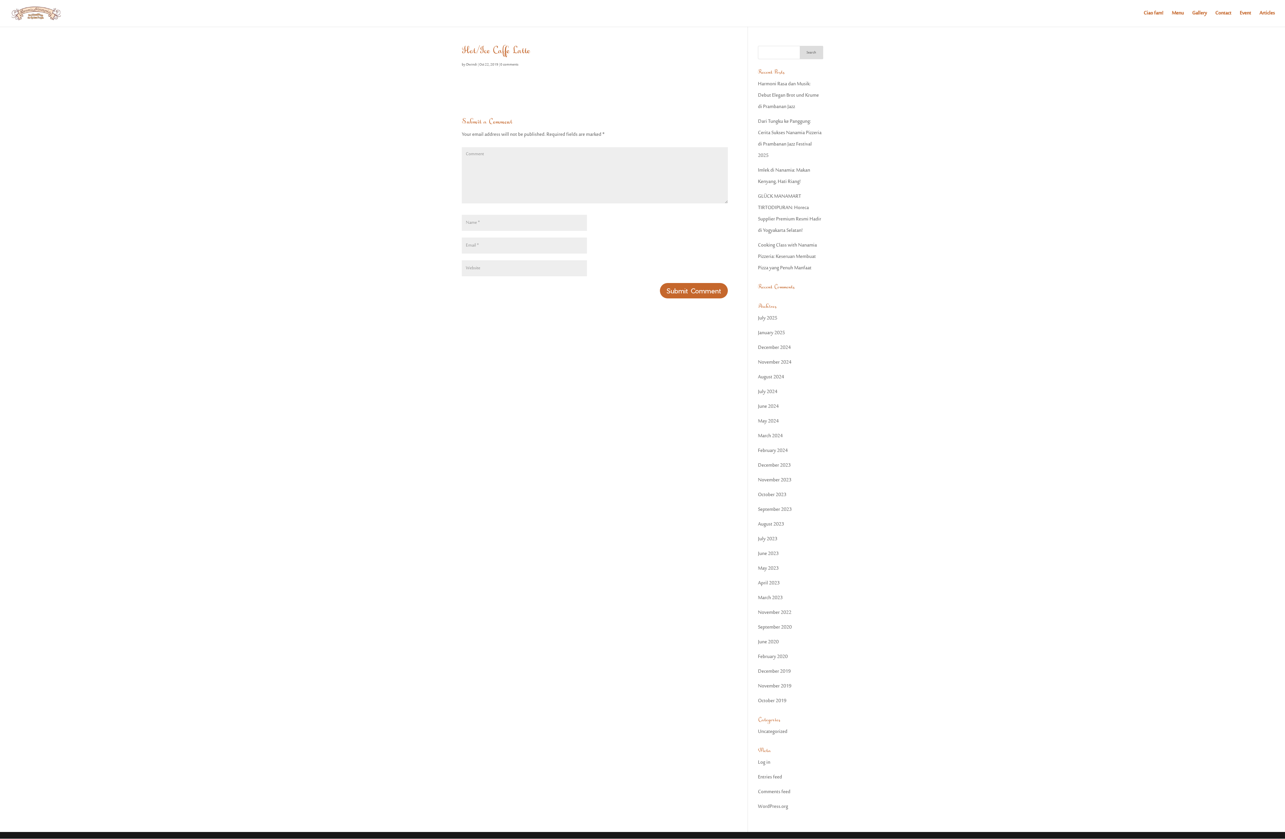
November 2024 (774, 362)
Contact (1223, 14)
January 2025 (771, 333)
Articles (1267, 14)
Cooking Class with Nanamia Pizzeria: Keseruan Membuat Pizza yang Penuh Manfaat (787, 256)
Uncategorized (772, 732)
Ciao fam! (1154, 14)
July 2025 (767, 318)
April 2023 (769, 583)
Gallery (1199, 14)
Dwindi (471, 65)
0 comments (509, 65)
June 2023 (768, 554)
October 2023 (772, 495)
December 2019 (774, 671)
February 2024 (773, 451)
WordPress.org (773, 807)
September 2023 (775, 509)
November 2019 (774, 686)
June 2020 (768, 642)
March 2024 (770, 436)
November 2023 (774, 480)
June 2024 (768, 406)
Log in (764, 762)
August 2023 (771, 524)
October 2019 (772, 701)
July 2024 (767, 392)
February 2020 (773, 657)
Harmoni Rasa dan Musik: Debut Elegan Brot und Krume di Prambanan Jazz (788, 95)
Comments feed (774, 792)
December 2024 (774, 348)
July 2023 (767, 539)
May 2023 (768, 568)
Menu (1178, 14)
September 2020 (775, 627)
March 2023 (770, 598)
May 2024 (768, 421)
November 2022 (774, 613)
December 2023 (774, 465)
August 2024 (771, 377)
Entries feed (770, 777)
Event (1245, 14)
